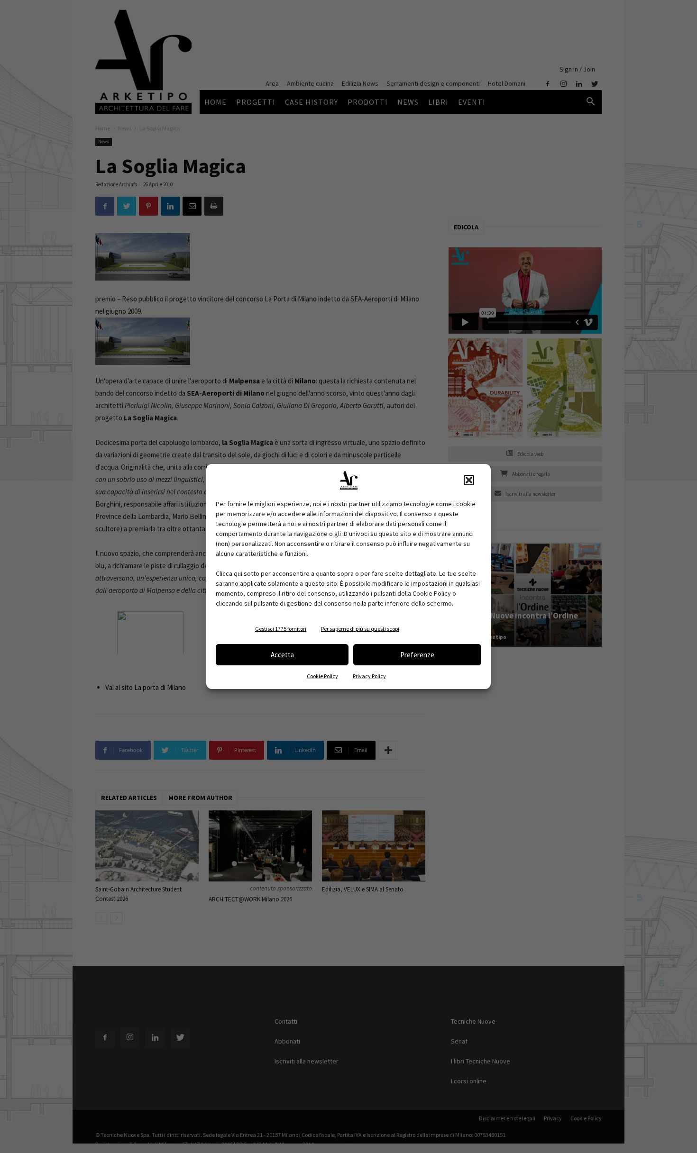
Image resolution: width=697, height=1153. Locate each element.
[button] (469, 480)
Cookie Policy (322, 676)
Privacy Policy (369, 676)
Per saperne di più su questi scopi (360, 628)
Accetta (282, 654)
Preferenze (417, 654)
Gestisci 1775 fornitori (280, 628)
